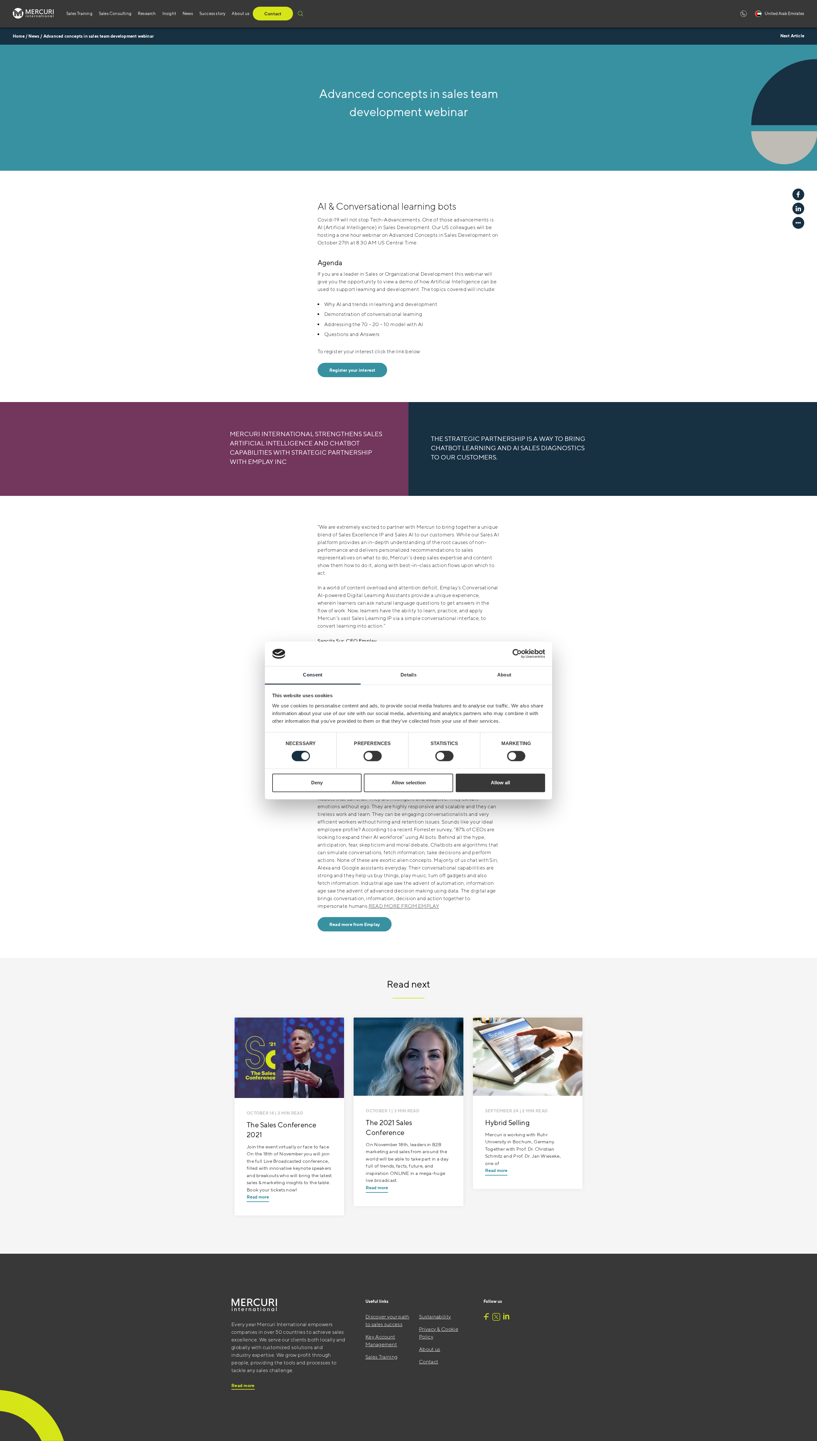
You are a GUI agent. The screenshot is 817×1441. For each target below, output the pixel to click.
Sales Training (79, 13)
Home (19, 36)
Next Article (792, 36)
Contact (272, 13)
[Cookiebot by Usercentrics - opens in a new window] (517, 654)
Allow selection (409, 782)
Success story (212, 13)
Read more (258, 1196)
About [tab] (504, 674)
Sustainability (435, 1317)
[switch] (373, 756)
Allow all (500, 782)
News (188, 13)
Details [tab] (408, 674)
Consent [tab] (312, 674)
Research (147, 13)
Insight (169, 13)
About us (241, 13)
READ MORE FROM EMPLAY (404, 906)
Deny (317, 782)
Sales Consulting (115, 13)
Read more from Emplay (354, 924)
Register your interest (352, 370)
